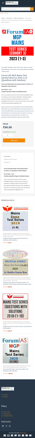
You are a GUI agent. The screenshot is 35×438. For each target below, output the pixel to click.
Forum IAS (7, 107)
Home (3, 18)
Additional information (10, 159)
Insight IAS (9, 233)
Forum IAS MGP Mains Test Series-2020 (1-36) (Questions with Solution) (15, 370)
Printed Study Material (25, 277)
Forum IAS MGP (15, 107)
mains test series (21, 117)
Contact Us (5, 397)
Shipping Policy (7, 414)
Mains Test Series (19, 18)
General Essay (18, 235)
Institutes (10, 67)
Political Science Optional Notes (18, 279)
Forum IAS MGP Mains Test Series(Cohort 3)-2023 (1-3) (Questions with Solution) (16, 115)
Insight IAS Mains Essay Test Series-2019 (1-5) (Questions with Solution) (15, 239)
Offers (25, 67)
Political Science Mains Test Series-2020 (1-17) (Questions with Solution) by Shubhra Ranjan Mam (17, 283)
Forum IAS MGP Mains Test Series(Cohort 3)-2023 (15, 111)
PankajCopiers (22, 433)
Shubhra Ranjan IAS (11, 277)
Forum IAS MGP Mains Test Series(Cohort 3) (20, 109)
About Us (5, 395)
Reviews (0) (7, 162)
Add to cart (14, 140)
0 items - (4, 13)
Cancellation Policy (8, 416)
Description (7, 156)
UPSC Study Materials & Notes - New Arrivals (17, 279)
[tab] (17, 156)
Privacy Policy (6, 412)
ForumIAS (4, 67)
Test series (9, 18)
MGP (28, 117)
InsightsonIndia (16, 233)
